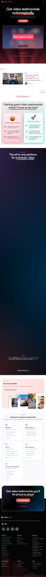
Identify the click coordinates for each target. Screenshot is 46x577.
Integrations (4, 552)
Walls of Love (4, 545)
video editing (12, 358)
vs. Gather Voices (20, 563)
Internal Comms (20, 542)
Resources (34, 535)
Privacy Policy (34, 575)
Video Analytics (5, 555)
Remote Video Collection (7, 537)
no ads (19, 318)
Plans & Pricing (5, 561)
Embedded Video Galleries (7, 543)
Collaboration (4, 550)
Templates (4, 547)
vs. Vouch (19, 566)
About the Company (36, 563)
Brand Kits (4, 548)
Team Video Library (6, 553)
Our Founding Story (36, 564)
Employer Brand (20, 538)
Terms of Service (41, 575)
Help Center (34, 540)
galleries (12, 317)
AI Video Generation (6, 538)
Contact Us (34, 566)
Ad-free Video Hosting (6, 542)
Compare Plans (5, 563)
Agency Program (5, 566)
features (15, 357)
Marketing (19, 537)
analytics (30, 358)
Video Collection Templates (38, 538)
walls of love (17, 317)
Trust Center (35, 568)
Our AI (3, 172)
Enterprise (4, 564)
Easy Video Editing (5, 540)
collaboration (18, 358)
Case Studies (35, 537)
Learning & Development (22, 543)
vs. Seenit (19, 564)
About (33, 561)
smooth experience (19, 221)
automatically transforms (11, 267)
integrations (25, 358)
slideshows (23, 317)
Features (4, 535)
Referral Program (36, 542)
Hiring (18, 540)
